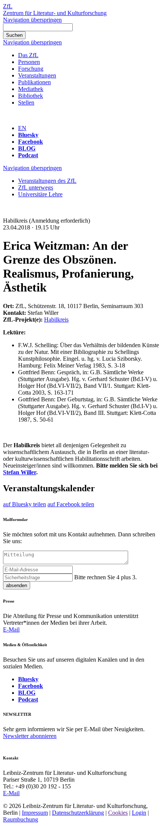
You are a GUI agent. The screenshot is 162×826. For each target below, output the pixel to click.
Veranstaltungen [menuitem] (37, 75)
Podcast (28, 155)
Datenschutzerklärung (78, 812)
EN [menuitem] (22, 128)
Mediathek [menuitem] (30, 89)
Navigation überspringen (32, 20)
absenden (16, 585)
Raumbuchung (20, 819)
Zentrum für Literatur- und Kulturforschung (55, 13)
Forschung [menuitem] (30, 68)
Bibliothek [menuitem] (30, 96)
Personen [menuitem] (29, 62)
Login (139, 812)
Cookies (118, 812)
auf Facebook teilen (70, 504)
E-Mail (11, 629)
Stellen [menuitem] (26, 102)
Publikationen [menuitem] (34, 82)
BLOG (26, 148)
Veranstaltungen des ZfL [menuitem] (47, 181)
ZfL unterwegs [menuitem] (35, 187)
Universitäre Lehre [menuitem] (40, 194)
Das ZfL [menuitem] (28, 55)
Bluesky (28, 135)
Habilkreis (56, 319)
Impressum (35, 812)
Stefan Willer (19, 472)
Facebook (30, 141)
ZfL (7, 6)
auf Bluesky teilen (24, 504)
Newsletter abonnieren (30, 736)
